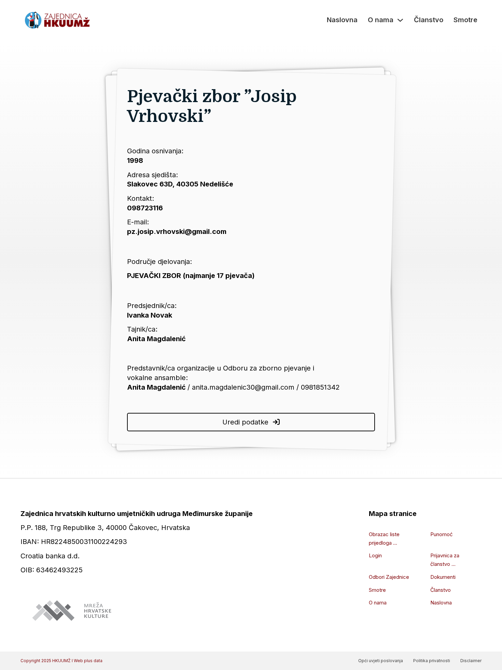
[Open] (276, 422)
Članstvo (428, 20)
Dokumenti (443, 577)
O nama (380, 20)
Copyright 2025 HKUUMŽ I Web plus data (61, 660)
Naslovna (342, 20)
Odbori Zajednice (389, 577)
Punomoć (441, 534)
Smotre (465, 20)
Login (375, 555)
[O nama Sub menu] (400, 20)
